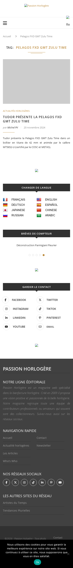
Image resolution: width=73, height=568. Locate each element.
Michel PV (12, 127)
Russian (17, 215)
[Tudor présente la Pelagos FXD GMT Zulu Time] (36, 81)
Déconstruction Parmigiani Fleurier (37, 245)
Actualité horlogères (16, 445)
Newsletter (44, 445)
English (51, 199)
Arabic (50, 215)
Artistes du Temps (15, 503)
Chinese (51, 210)
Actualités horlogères (16, 111)
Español (51, 204)
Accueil (7, 36)
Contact (42, 438)
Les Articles (10, 453)
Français (18, 199)
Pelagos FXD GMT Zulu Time (36, 36)
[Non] (68, 554)
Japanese (18, 210)
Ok (37, 562)
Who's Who (10, 461)
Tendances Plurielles (16, 510)
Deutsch (18, 204)
